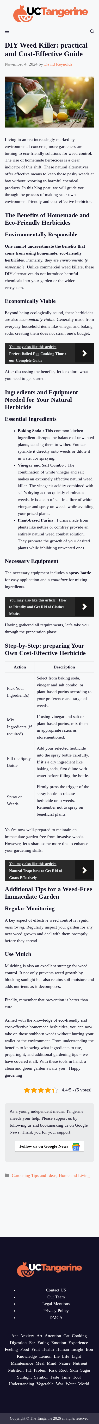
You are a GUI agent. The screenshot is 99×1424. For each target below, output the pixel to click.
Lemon (45, 1356)
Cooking (79, 1335)
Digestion (18, 1342)
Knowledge (27, 1356)
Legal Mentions (56, 1303)
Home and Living (74, 1175)
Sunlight (24, 1377)
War (59, 1383)
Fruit (35, 1349)
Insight (77, 1349)
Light (76, 1356)
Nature (64, 1363)
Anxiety (27, 1335)
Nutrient (80, 1363)
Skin (74, 1370)
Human (62, 1349)
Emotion (58, 1342)
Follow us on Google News (44, 1146)
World (83, 1383)
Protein (40, 1370)
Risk (53, 1370)
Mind (51, 1363)
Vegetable (45, 1383)
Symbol (41, 1377)
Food (24, 1349)
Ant (14, 1335)
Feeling (11, 1349)
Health (48, 1349)
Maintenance (22, 1363)
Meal (40, 1363)
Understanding (21, 1383)
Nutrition (16, 1370)
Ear (32, 1342)
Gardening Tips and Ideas (34, 1175)
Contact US (56, 1290)
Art (39, 1335)
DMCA (56, 1317)
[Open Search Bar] (92, 31)
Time (66, 1377)
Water (71, 1383)
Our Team (56, 1297)
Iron (89, 1349)
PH (28, 1370)
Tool (77, 1377)
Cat (66, 1335)
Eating (43, 1342)
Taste (54, 1377)
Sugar (85, 1370)
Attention (53, 1335)
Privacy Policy (56, 1310)
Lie (57, 1356)
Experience (78, 1342)
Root (63, 1370)
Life (65, 1356)
